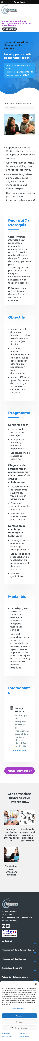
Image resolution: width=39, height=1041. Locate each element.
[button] (36, 984)
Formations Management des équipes (16, 45)
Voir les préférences (19, 1028)
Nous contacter (19, 771)
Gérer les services (19, 1008)
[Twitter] (3, 927)
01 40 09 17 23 (9, 29)
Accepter (19, 1016)
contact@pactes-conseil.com (19, 918)
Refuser (19, 1022)
